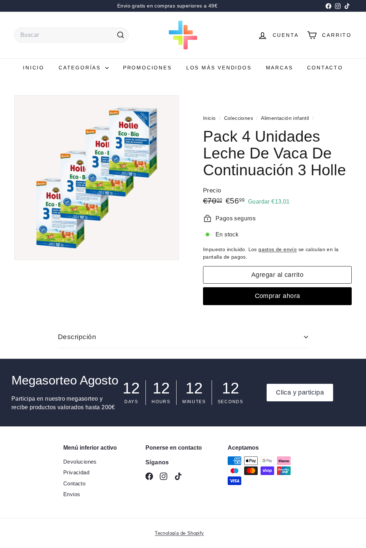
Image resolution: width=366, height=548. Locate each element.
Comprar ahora (277, 295)
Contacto (325, 67)
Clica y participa (300, 392)
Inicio (33, 67)
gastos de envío (277, 249)
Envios (71, 494)
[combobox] (71, 35)
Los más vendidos (219, 67)
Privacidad (76, 472)
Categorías (81, 67)
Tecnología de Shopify (179, 533)
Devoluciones (80, 462)
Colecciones (239, 118)
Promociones (147, 67)
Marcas (279, 67)
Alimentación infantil (285, 118)
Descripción (77, 337)
